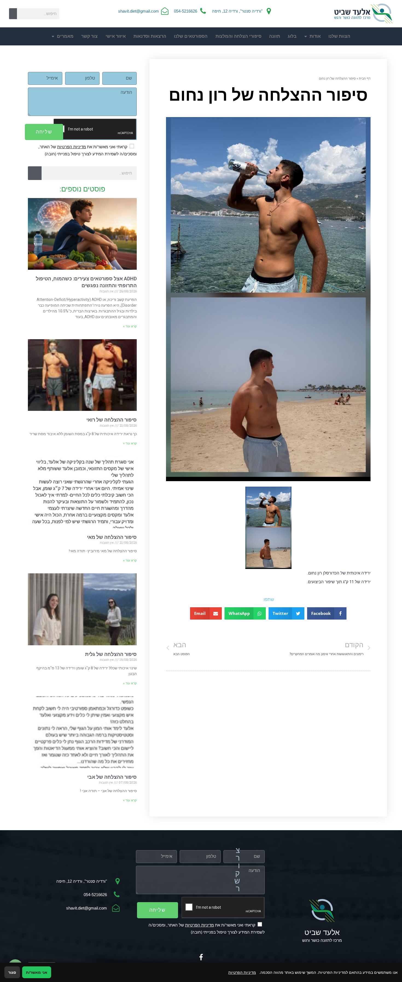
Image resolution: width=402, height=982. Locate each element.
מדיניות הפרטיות (71, 146)
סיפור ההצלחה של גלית (111, 654)
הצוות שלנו (339, 36)
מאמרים (65, 36)
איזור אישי (116, 36)
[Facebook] (201, 957)
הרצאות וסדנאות (149, 36)
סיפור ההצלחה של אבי (112, 777)
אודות (315, 36)
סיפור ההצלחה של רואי (111, 420)
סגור (12, 972)
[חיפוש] (13, 13)
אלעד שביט (322, 932)
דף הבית (365, 78)
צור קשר (89, 36)
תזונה (274, 36)
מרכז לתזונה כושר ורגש (322, 940)
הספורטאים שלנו (191, 36)
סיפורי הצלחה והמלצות (238, 36)
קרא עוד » (130, 326)
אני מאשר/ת (36, 972)
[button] (327, 613)
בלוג (292, 36)
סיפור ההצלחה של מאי (112, 537)
